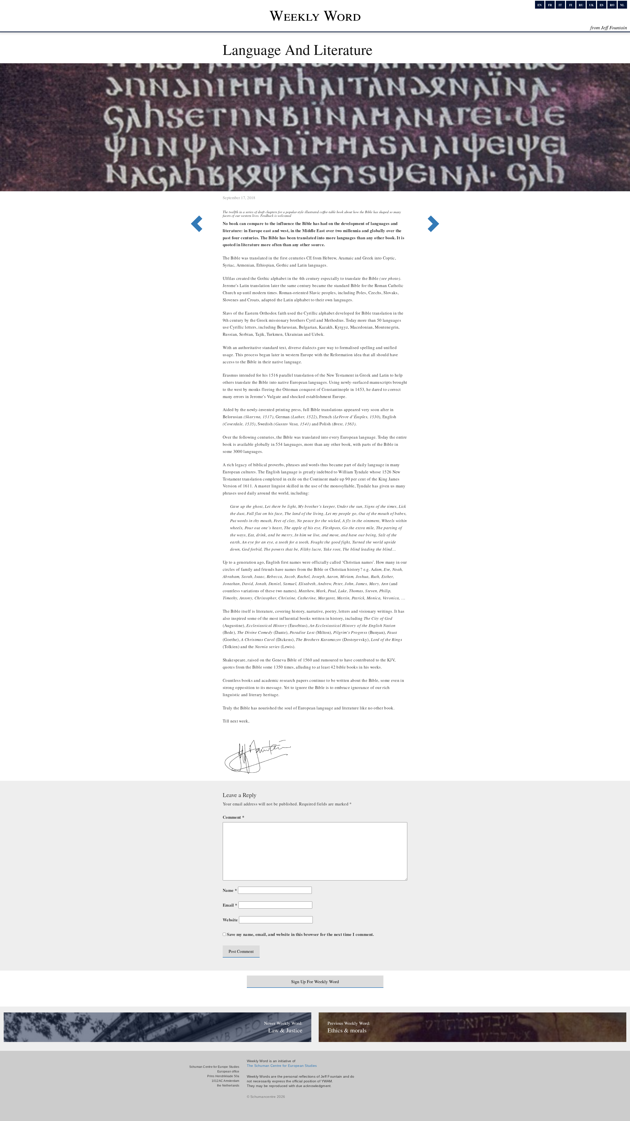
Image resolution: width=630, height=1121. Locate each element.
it (560, 5)
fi (570, 5)
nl (622, 5)
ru (581, 5)
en (539, 5)
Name (230, 890)
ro (612, 5)
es (601, 5)
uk (591, 5)
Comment (233, 817)
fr (550, 5)
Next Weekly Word (195, 203)
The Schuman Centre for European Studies (282, 1066)
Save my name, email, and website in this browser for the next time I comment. (300, 934)
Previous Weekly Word (435, 203)
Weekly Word (315, 15)
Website (230, 920)
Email (230, 905)
